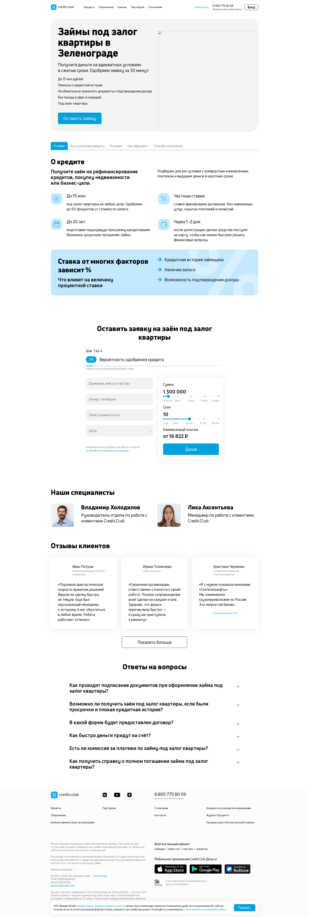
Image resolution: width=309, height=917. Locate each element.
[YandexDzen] (129, 795)
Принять (244, 908)
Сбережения (106, 7)
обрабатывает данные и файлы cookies (100, 906)
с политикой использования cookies (205, 909)
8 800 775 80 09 (223, 6)
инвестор (174, 849)
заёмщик (159, 849)
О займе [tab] (59, 146)
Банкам (122, 7)
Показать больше (155, 642)
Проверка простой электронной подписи (230, 822)
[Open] (150, 431)
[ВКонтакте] (105, 795)
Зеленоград (201, 7)
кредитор (202, 849)
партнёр (188, 849)
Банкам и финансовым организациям (72, 822)
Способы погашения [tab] (168, 146)
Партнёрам (137, 7)
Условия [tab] (116, 146)
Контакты (160, 815)
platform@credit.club (63, 885)
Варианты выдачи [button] (61, 869)
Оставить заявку (79, 118)
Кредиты (89, 7)
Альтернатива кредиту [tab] (87, 146)
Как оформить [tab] (137, 146)
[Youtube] (117, 795)
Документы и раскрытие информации (228, 808)
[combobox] (119, 383)
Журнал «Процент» (217, 815)
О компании (155, 7)
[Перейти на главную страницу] (62, 7)
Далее (191, 449)
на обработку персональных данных (107, 450)
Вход (251, 7)
